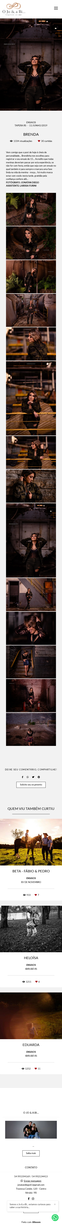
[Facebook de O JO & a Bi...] (28, 1198)
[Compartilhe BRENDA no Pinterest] (39, 777)
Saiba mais (31, 1153)
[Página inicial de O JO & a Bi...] (14, 9)
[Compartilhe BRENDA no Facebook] (22, 777)
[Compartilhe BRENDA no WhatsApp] (28, 777)
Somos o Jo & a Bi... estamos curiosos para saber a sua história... (30, 1206)
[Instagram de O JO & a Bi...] (33, 1198)
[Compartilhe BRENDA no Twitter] (33, 777)
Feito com (31, 1222)
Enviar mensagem (32, 1181)
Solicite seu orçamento (31, 785)
